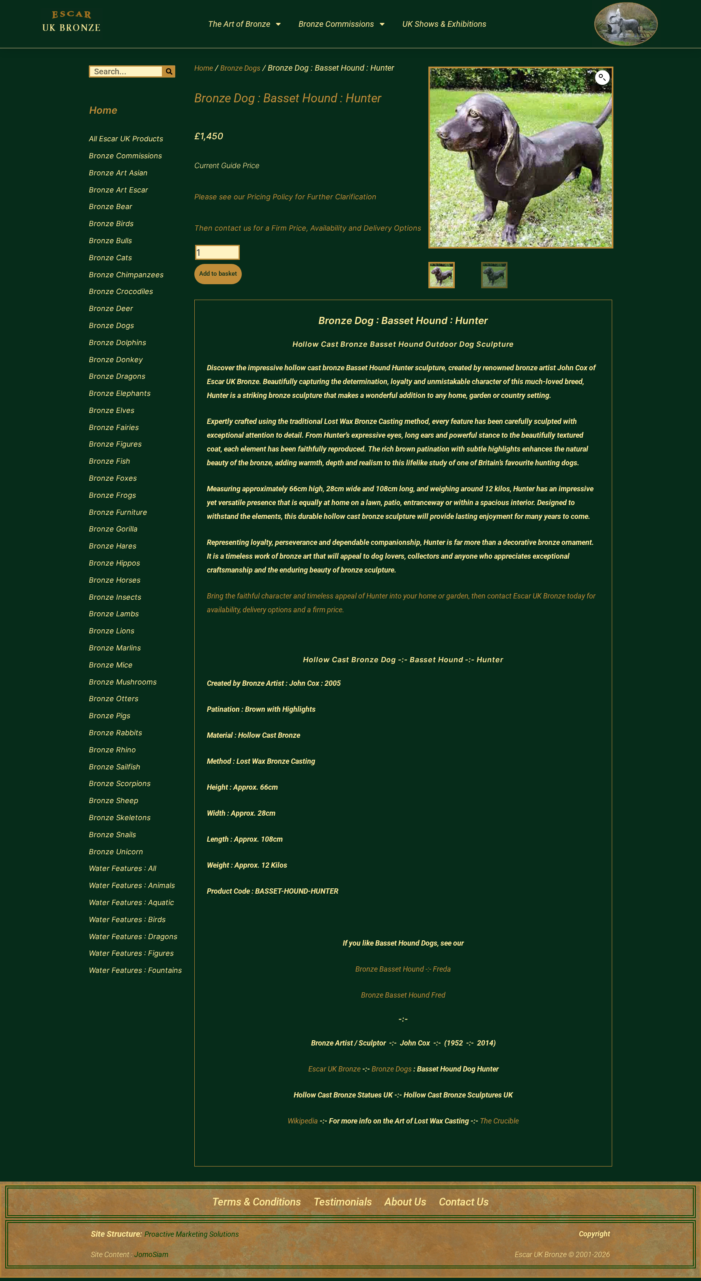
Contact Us (464, 1202)
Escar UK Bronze (334, 1069)
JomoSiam (151, 1254)
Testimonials (343, 1202)
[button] (602, 77)
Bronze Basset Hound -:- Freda (403, 969)
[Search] (169, 71)
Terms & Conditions (256, 1202)
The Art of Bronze (239, 24)
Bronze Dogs (240, 68)
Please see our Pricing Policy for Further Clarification (285, 196)
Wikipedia (303, 1121)
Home (203, 68)
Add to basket (218, 273)
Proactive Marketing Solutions (191, 1234)
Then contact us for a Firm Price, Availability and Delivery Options (307, 228)
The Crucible (499, 1121)
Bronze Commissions (336, 24)
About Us (405, 1202)
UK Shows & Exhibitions (444, 24)
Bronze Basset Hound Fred (403, 995)
